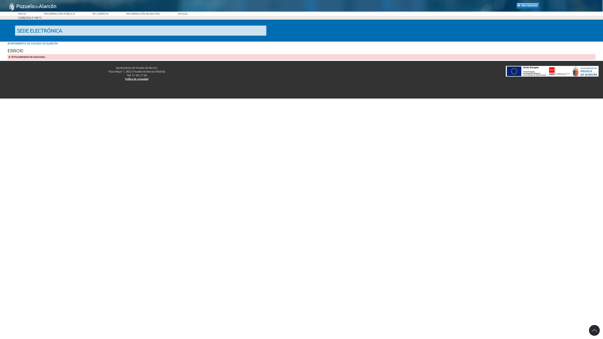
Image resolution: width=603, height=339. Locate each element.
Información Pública (59, 13)
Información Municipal (143, 13)
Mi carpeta (100, 13)
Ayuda (182, 13)
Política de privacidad (136, 79)
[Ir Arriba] (594, 330)
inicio (22, 13)
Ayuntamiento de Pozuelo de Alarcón (33, 43)
